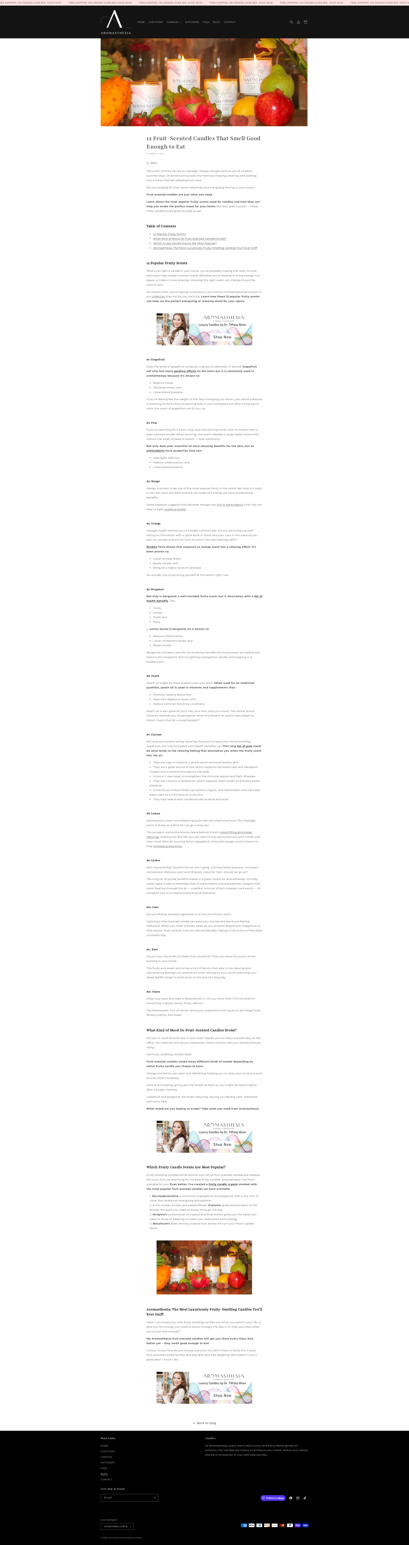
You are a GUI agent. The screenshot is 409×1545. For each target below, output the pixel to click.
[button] (174, 22)
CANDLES (106, 1457)
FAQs (104, 1468)
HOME (104, 1445)
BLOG (104, 1473)
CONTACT (106, 1479)
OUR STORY (108, 1451)
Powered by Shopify (132, 1538)
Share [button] (153, 163)
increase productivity (167, 846)
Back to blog (206, 1423)
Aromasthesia (115, 1538)
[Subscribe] (154, 1498)
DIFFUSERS (108, 1462)
